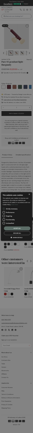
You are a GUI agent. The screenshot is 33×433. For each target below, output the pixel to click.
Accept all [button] (17, 228)
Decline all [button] (17, 233)
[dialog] (16, 216)
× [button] (29, 194)
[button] (16, 237)
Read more (14, 204)
